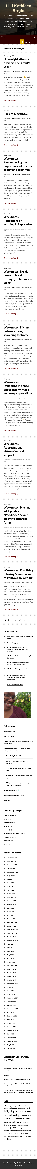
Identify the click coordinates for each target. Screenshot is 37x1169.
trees (25, 1133)
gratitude (7, 1119)
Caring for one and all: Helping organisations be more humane (18, 742)
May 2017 (10, 987)
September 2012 (12, 1030)
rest (10, 1130)
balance (26, 1106)
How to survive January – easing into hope (17, 1079)
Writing (6, 844)
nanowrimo (7, 1128)
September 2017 (12, 983)
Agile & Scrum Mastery (11, 736)
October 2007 (11, 1048)
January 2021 (11, 901)
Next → (25, 620)
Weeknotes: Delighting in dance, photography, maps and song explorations (17, 677)
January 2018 (11, 976)
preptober (18, 1128)
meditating (14, 1125)
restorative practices (17, 1130)
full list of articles (15, 685)
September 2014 (12, 1009)
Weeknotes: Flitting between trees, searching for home (17, 331)
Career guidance (9, 815)
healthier (13, 1119)
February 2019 (12, 965)
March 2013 (11, 1023)
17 (19, 620)
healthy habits (22, 1118)
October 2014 (11, 1005)
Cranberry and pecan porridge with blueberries (17, 762)
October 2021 (11, 868)
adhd (5, 1106)
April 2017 (10, 991)
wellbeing (13, 1136)
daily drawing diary (20, 1112)
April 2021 (10, 890)
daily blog (9, 1111)
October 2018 (11, 973)
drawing (15, 1115)
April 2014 (10, 1012)
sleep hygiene (10, 1133)
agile (8, 1106)
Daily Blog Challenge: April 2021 (14, 795)
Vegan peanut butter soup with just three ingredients (19, 777)
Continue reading (11, 100)
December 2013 (12, 1016)
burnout (15, 1108)
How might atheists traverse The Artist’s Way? (17, 62)
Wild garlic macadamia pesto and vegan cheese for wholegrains (18, 784)
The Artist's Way (9, 56)
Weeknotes (7, 155)
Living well (7, 826)
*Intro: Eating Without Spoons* (15, 756)
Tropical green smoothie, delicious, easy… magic (19, 769)
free (21, 1115)
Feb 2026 (6, 1075)
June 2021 (10, 883)
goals (31, 1115)
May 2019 (10, 955)
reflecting (6, 1130)
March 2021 (11, 893)
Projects (6, 830)
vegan (5, 1136)
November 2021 (12, 865)
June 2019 (10, 951)
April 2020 (10, 915)
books (11, 1108)
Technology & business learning (13, 833)
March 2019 (11, 962)
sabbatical (26, 1130)
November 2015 (12, 998)
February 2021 (12, 897)
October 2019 (11, 937)
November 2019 (12, 933)
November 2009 (12, 1041)
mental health (21, 1125)
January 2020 (11, 926)
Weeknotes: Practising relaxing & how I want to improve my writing (18, 573)
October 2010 (11, 1037)
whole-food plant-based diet (23, 1136)
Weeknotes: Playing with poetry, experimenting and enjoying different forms (17, 515)
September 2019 (12, 940)
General (6, 111)
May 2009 (10, 1045)
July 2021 (10, 879)
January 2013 (11, 1027)
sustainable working (18, 1133)
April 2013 (10, 1019)
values (30, 1133)
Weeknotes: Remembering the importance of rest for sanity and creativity (17, 649)
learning (18, 1122)
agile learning (13, 1106)
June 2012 (10, 1034)
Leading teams (8, 822)
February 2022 (12, 861)
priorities (23, 1128)
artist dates (20, 1106)
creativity (27, 1108)
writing (7, 1139)
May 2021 (10, 886)
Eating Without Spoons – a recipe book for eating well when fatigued (17, 750)
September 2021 (12, 872)
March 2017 (11, 994)
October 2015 (11, 1001)
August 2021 (11, 875)
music (26, 1125)
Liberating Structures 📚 (11, 790)
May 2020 (10, 911)
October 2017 (11, 980)
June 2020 (10, 908)
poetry (13, 1128)
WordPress (19, 1163)
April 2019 (10, 958)
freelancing (25, 1115)
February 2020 (12, 922)
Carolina (19, 1165)
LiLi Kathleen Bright (18, 8)
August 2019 (11, 944)
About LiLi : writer (9, 731)
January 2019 (11, 969)
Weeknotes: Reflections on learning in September (18, 220)
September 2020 (12, 904)
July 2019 (10, 947)
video (8, 1136)
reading (28, 1128)
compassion (21, 1108)
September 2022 (12, 857)
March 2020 (11, 919)
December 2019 (12, 929)
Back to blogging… (16, 114)
